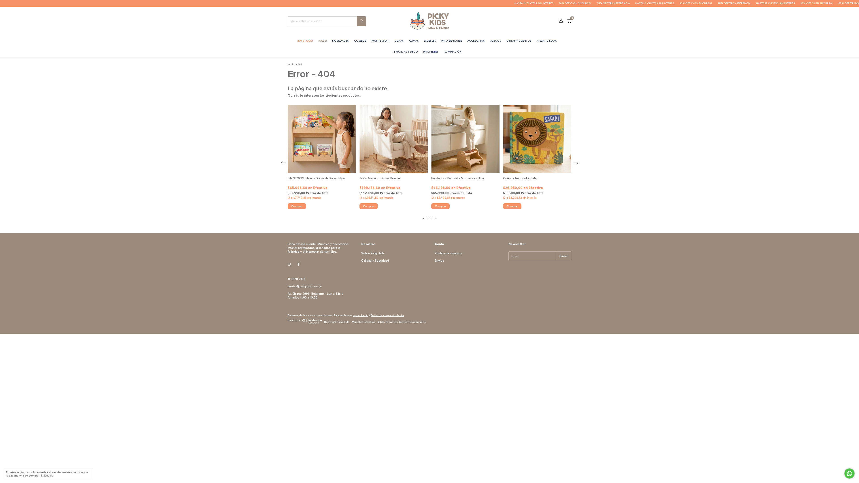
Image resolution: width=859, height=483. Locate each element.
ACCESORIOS (476, 40)
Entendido (47, 475)
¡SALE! (322, 40)
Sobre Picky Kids (372, 253)
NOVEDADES (340, 40)
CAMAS (414, 40)
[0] (569, 21)
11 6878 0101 (296, 279)
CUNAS (399, 40)
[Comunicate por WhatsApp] (849, 473)
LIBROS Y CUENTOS (518, 40)
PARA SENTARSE (451, 40)
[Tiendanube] (305, 323)
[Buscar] (361, 21)
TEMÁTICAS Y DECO (405, 51)
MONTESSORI (380, 40)
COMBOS (360, 40)
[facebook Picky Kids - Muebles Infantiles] (298, 264)
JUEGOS (495, 40)
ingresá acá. (360, 315)
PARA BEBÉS (430, 51)
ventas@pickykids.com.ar (305, 286)
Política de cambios (448, 253)
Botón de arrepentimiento (387, 315)
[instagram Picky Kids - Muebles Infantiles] (289, 264)
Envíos (439, 261)
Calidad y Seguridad (375, 261)
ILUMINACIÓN (452, 51)
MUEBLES (430, 40)
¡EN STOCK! (305, 40)
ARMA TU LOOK (547, 40)
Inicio (291, 64)
